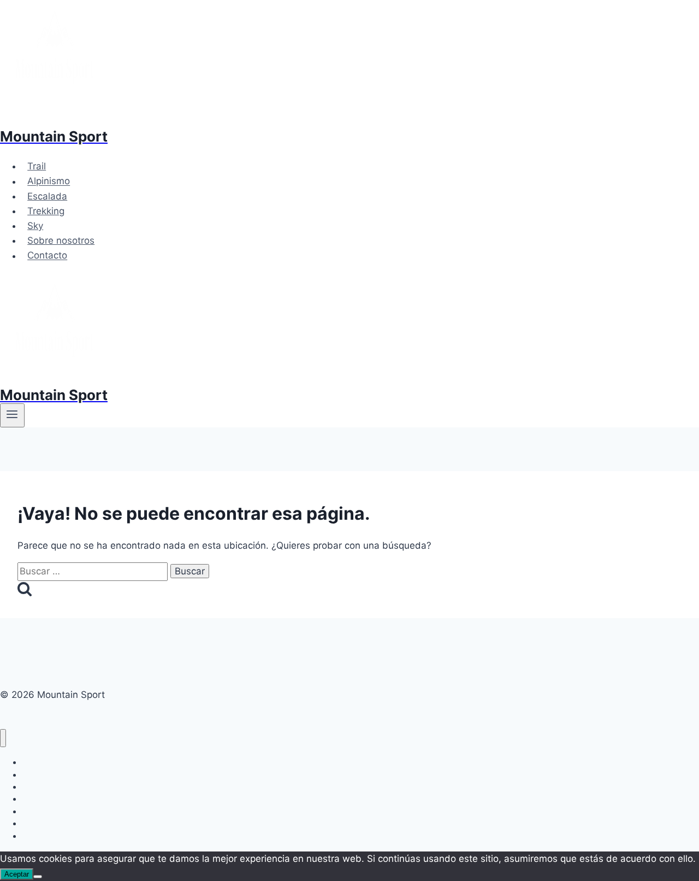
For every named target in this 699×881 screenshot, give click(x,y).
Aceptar (16, 874)
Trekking (45, 210)
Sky (35, 225)
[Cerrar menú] (3, 738)
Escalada (47, 196)
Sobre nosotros (60, 240)
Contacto (47, 255)
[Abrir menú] (12, 415)
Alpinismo (48, 181)
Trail (36, 166)
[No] (37, 876)
